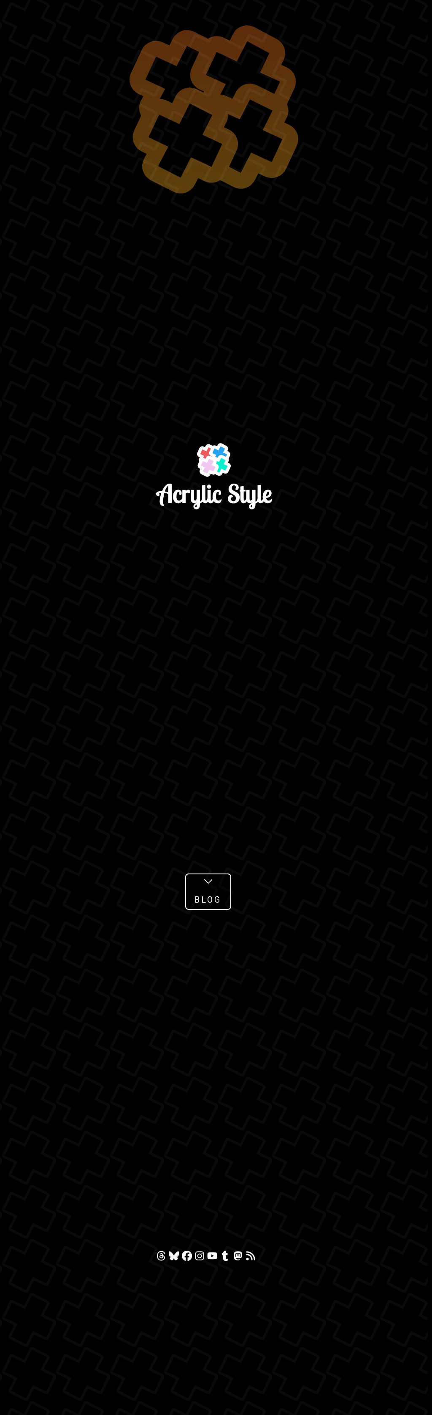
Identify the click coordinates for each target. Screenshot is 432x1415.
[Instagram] (200, 1258)
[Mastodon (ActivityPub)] (239, 1258)
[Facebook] (188, 1258)
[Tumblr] (226, 1258)
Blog (207, 900)
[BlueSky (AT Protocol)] (175, 1258)
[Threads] (162, 1258)
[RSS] (251, 1258)
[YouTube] (213, 1258)
